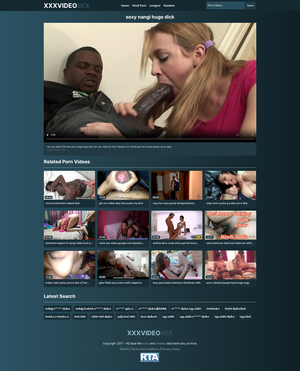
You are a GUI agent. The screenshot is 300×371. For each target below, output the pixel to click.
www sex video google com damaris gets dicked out (120, 243)
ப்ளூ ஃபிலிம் (168, 316)
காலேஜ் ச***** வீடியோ (57, 308)
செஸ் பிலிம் (80, 316)
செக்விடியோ (213, 308)
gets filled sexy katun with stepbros (120, 282)
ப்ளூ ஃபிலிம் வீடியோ (225, 316)
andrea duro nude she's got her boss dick (175, 243)
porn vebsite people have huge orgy (227, 282)
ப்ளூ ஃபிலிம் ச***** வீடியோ (194, 316)
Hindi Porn (139, 5)
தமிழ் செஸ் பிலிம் (126, 316)
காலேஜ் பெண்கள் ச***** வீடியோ (93, 308)
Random (169, 5)
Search (250, 5)
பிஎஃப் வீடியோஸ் (149, 316)
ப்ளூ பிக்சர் (245, 316)
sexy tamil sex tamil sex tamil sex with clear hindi (229, 243)
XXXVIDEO (67, 5)
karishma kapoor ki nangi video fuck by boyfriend (68, 243)
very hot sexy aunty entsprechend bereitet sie (173, 203)
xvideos (161, 343)
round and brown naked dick (62, 203)
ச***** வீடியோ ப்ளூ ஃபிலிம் (186, 308)
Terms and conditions (145, 349)
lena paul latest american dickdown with (177, 282)
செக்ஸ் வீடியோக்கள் (235, 308)
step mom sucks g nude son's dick (227, 203)
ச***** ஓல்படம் (124, 308)
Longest (154, 5)
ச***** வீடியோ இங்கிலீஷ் (152, 308)
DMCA (124, 349)
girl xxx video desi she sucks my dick (121, 203)
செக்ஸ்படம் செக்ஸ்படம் (57, 316)
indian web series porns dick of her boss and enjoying (66, 283)
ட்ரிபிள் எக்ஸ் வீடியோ (101, 316)
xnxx (146, 343)
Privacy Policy (171, 349)
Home (125, 5)
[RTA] (149, 358)
